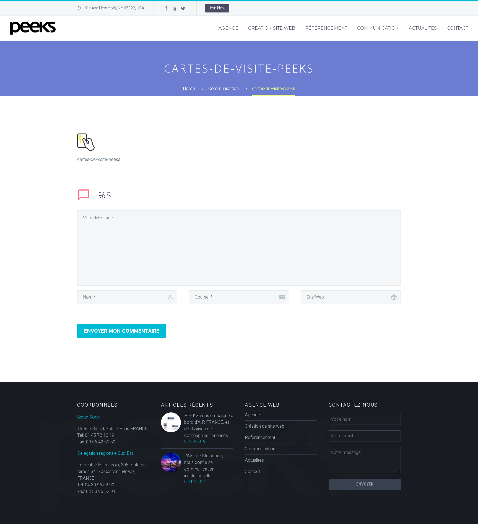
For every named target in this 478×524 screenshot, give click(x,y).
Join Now (217, 8)
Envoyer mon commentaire (121, 331)
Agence (228, 28)
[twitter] (183, 8)
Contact (457, 28)
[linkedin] (174, 8)
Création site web (271, 28)
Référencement (326, 28)
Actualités (423, 28)
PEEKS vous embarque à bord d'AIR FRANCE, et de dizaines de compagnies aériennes (208, 425)
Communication (378, 28)
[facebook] (166, 8)
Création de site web (264, 426)
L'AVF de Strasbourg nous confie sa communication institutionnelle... (203, 466)
